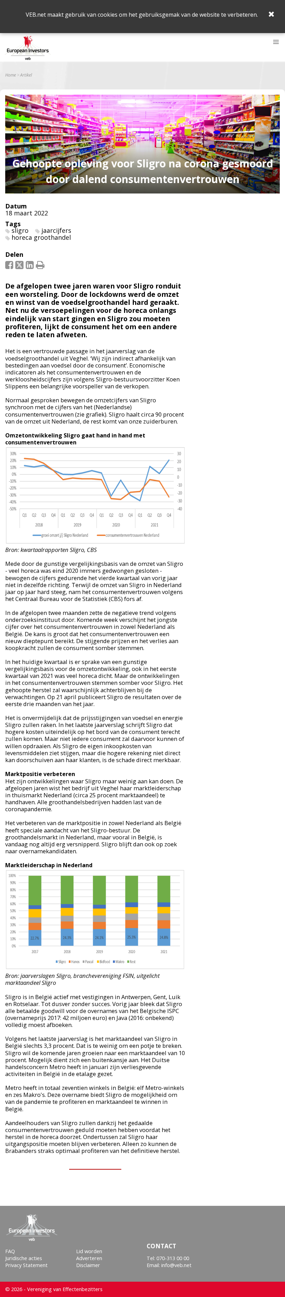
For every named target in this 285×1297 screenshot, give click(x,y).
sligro (19, 230)
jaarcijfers (56, 230)
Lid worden (89, 1251)
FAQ (10, 1251)
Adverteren (89, 1258)
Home (10, 75)
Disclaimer (88, 1265)
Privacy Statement (26, 1265)
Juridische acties (23, 1258)
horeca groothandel (41, 237)
